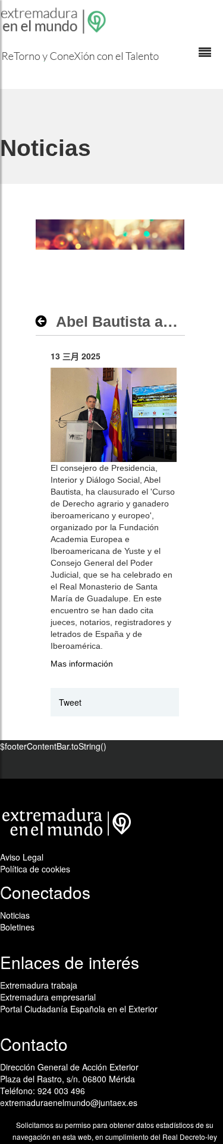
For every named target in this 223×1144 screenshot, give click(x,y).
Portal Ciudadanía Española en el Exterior (79, 1009)
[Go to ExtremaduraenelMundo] (54, 21)
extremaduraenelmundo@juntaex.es (68, 1102)
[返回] (44, 321)
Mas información (82, 663)
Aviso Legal (21, 857)
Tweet (70, 702)
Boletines (17, 927)
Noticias (15, 915)
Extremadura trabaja (38, 985)
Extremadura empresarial (48, 997)
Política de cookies (35, 869)
